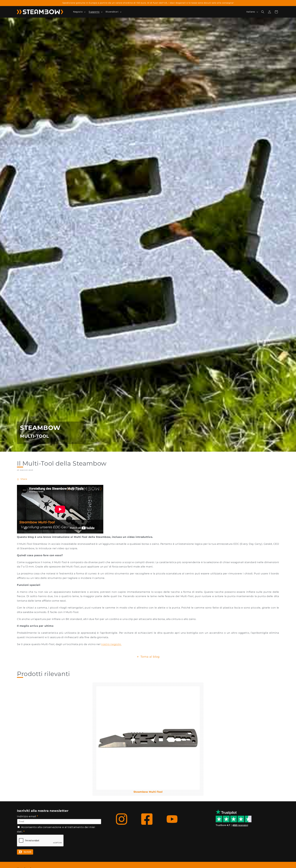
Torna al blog (150, 656)
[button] (79, 11)
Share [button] (24, 479)
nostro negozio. (111, 644)
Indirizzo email (27, 816)
